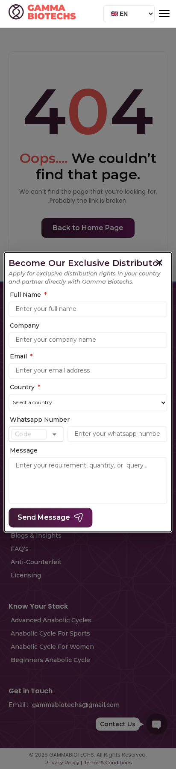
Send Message (44, 518)
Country (25, 387)
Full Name (28, 295)
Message (24, 451)
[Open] (54, 434)
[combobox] (29, 434)
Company (24, 325)
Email (21, 356)
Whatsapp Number (40, 419)
